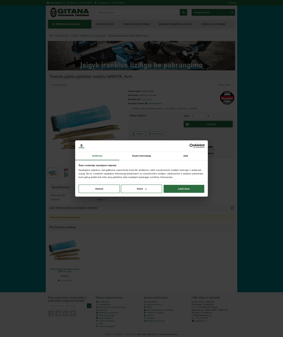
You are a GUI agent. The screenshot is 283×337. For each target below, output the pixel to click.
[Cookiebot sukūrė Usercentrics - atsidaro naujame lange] (192, 146)
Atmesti (99, 189)
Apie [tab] (185, 156)
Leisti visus (184, 189)
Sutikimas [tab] (97, 156)
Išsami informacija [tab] (141, 156)
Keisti (140, 189)
